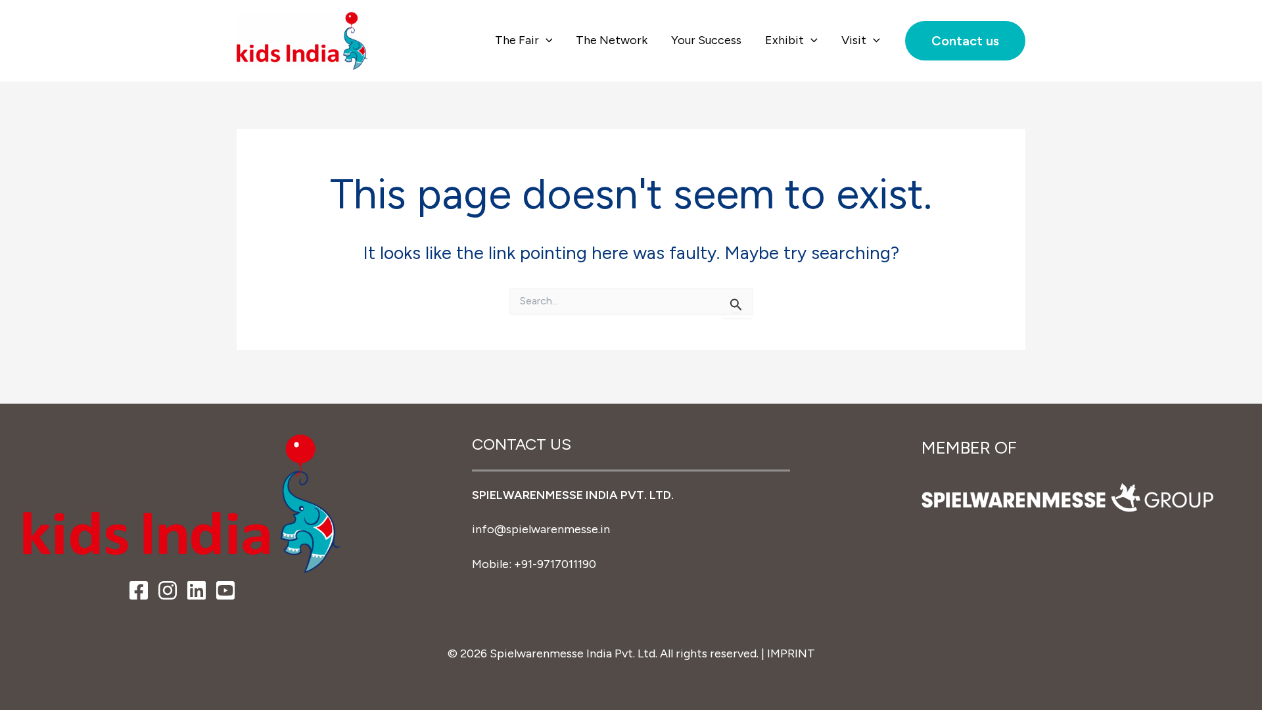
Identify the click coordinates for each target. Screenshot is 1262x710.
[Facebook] (138, 590)
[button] (546, 40)
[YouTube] (225, 590)
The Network (611, 40)
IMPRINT (791, 653)
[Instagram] (167, 590)
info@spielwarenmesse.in (541, 529)
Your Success (706, 40)
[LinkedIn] (196, 590)
